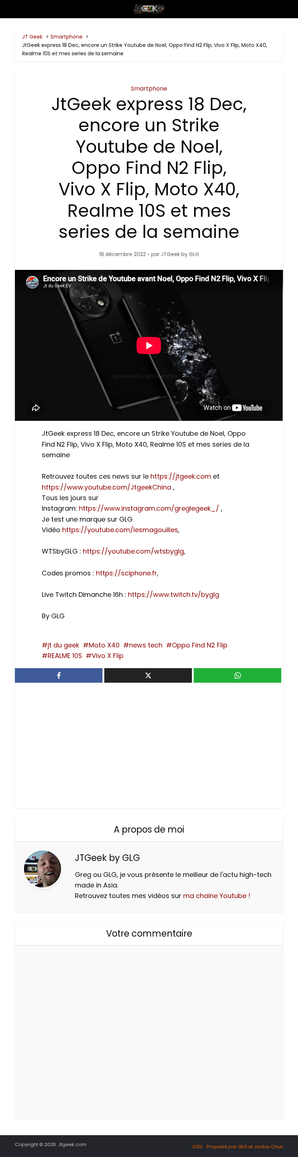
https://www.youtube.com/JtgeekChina (106, 487)
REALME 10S (65, 655)
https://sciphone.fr (126, 573)
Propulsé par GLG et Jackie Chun (244, 1146)
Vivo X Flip (108, 655)
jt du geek (63, 645)
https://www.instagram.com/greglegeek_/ (149, 508)
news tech (145, 645)
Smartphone (149, 88)
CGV (197, 1146)
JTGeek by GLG (180, 254)
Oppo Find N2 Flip (199, 645)
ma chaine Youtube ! (216, 895)
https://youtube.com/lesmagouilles (120, 529)
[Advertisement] (149, 746)
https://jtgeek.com (180, 476)
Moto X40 (104, 645)
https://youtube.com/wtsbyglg (133, 551)
